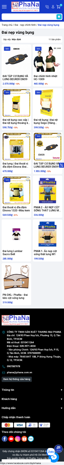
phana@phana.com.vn (19, 372)
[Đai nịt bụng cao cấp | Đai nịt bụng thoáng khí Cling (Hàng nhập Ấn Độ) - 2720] (16, 103)
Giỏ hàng (61, 7)
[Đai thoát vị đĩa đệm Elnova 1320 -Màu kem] (16, 190)
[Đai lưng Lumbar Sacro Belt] (16, 234)
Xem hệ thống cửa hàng (16, 379)
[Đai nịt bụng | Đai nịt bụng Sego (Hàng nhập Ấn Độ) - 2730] (47, 103)
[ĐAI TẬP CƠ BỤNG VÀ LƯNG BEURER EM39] (16, 59)
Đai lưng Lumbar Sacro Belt (12, 253)
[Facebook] (5, 438)
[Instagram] (18, 438)
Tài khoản (53, 7)
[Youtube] (11, 438)
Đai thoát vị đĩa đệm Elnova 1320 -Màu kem (16, 209)
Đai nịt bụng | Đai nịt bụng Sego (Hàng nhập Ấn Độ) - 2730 (46, 123)
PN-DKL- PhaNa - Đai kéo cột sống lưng (15, 296)
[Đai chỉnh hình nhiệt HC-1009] (47, 59)
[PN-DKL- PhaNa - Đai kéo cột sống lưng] (16, 278)
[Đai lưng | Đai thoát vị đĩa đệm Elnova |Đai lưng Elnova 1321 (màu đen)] (16, 146)
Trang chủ (7, 25)
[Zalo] (31, 438)
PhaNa (32, 458)
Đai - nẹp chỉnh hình (25, 25)
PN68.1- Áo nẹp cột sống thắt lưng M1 (45, 253)
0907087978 (13, 366)
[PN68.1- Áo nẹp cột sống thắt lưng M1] (47, 234)
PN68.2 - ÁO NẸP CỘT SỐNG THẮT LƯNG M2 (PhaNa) (47, 210)
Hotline (47, 7)
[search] (59, 16)
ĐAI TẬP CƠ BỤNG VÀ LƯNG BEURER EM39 (15, 78)
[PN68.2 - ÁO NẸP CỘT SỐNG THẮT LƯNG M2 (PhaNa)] (47, 190)
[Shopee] (24, 438)
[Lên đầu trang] (58, 439)
